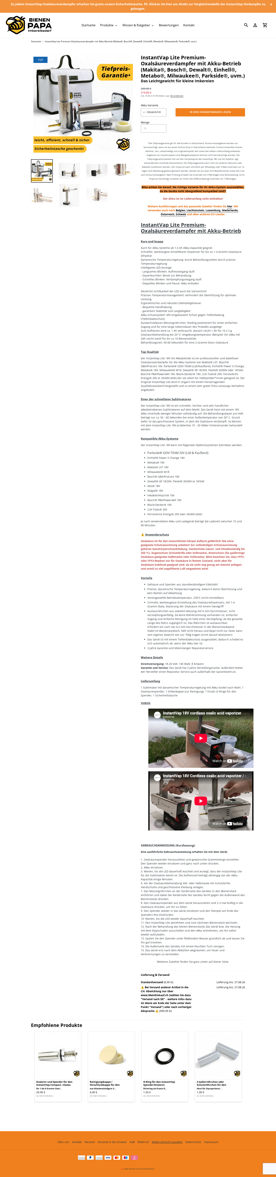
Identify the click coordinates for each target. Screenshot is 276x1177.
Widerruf (143, 1142)
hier (229, 206)
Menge (145, 122)
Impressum (211, 1142)
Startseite (36, 41)
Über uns (63, 1142)
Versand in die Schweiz (112, 1142)
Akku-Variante (149, 105)
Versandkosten (176, 95)
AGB (132, 1142)
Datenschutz (193, 1142)
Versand (89, 1142)
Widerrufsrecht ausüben (167, 1142)
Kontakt (77, 1142)
